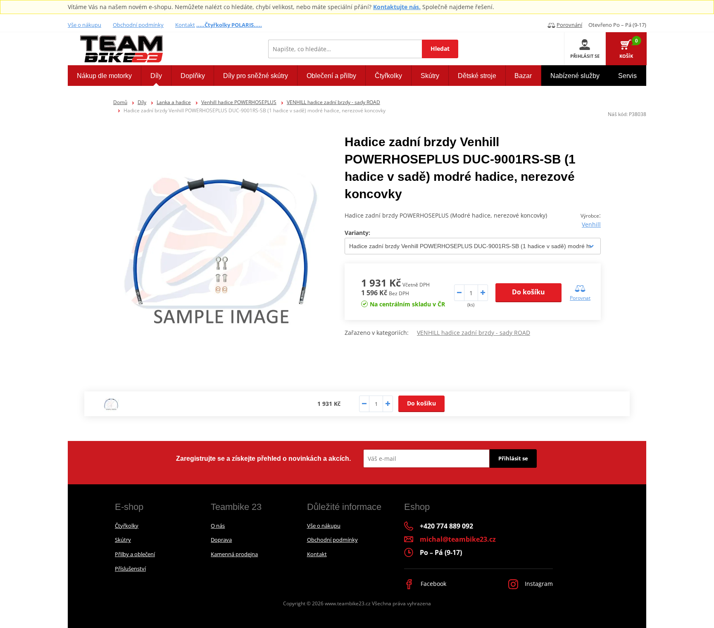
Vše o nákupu (84, 24)
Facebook (432, 584)
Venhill (591, 224)
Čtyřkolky (126, 525)
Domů (120, 102)
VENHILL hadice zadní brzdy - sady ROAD (333, 102)
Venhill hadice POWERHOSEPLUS (238, 102)
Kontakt (185, 24)
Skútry (123, 539)
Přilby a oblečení (135, 554)
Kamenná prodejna (234, 554)
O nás (218, 525)
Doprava (221, 539)
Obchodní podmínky (138, 24)
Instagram (538, 584)
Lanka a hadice (174, 102)
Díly (142, 102)
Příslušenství (130, 568)
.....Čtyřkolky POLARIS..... (229, 24)
